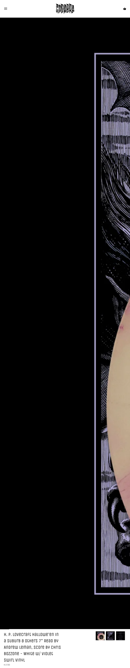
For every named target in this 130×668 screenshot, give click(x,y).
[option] (100, 635)
